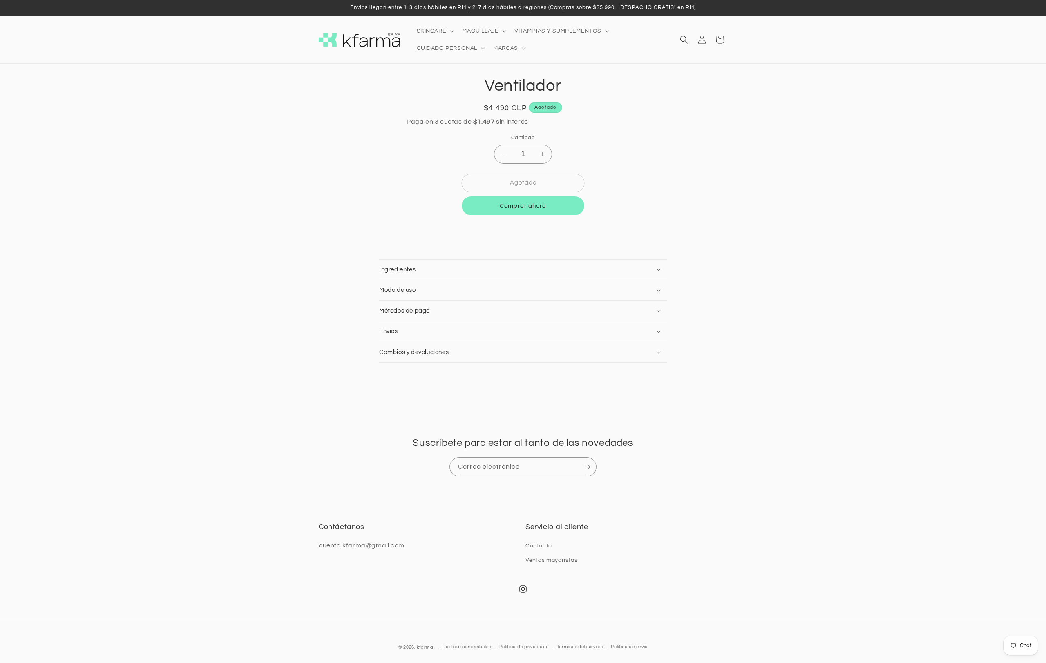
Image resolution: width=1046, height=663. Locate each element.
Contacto (538, 546)
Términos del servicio (580, 647)
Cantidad (523, 137)
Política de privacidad (524, 647)
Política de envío (629, 647)
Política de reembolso (467, 647)
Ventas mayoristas (551, 560)
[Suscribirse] (587, 466)
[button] (435, 31)
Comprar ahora (523, 206)
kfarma (425, 647)
